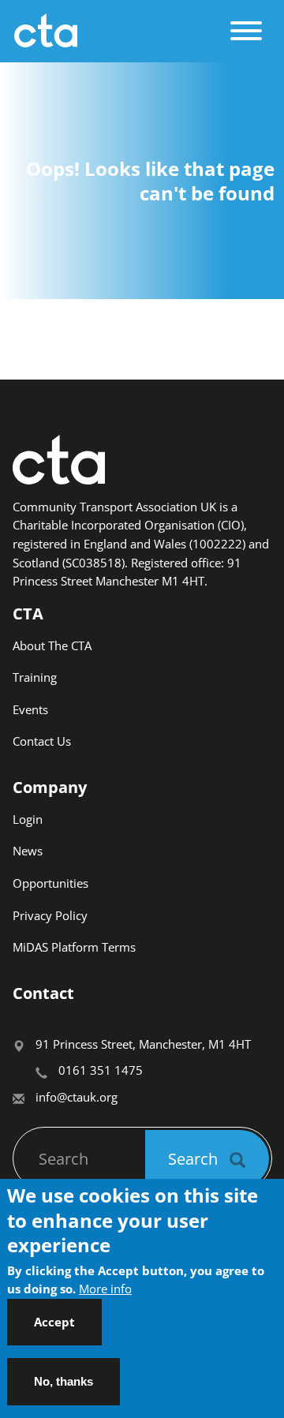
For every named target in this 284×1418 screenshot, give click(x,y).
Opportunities (50, 883)
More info (105, 1288)
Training (35, 677)
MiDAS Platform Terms (74, 947)
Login (28, 819)
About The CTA (52, 645)
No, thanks (63, 1381)
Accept (54, 1322)
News (28, 851)
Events (30, 709)
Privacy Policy (50, 915)
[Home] (117, 31)
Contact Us (42, 741)
